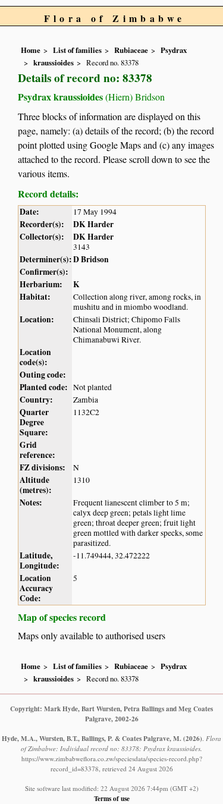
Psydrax (174, 50)
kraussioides (53, 62)
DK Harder (93, 224)
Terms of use (112, 798)
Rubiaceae (131, 50)
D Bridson (91, 259)
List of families (77, 50)
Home (30, 50)
